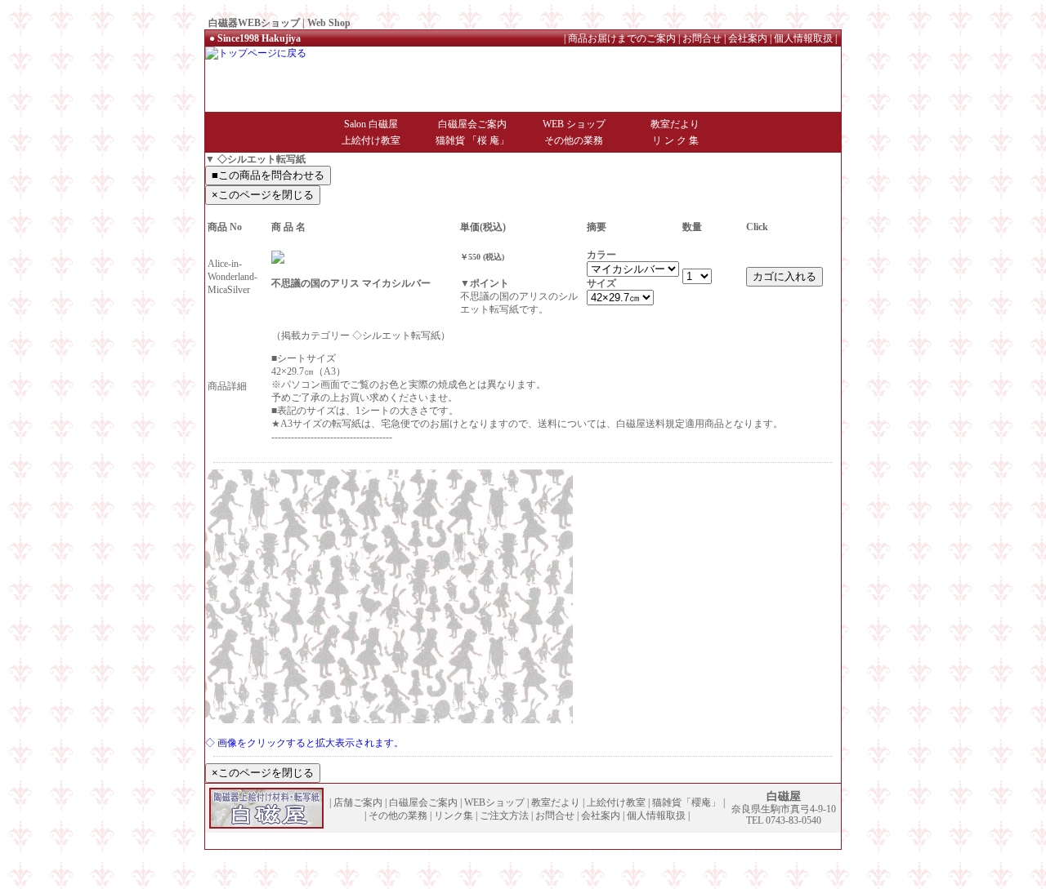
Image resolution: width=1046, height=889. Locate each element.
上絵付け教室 (371, 140)
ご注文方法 (504, 815)
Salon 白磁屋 (371, 124)
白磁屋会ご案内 (472, 124)
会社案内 (747, 38)
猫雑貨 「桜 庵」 (472, 140)
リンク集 (453, 815)
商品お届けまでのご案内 (622, 38)
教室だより (675, 124)
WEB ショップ (574, 124)
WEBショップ (494, 802)
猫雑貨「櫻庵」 (686, 802)
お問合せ (702, 38)
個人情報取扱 (803, 38)
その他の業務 (573, 140)
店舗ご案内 (357, 802)
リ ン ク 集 (675, 140)
